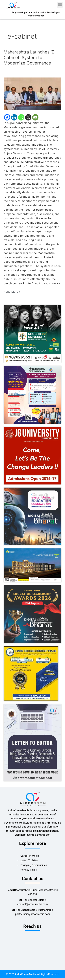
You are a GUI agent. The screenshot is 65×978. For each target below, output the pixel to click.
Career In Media (29, 855)
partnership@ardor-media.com (32, 914)
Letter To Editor (29, 860)
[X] (28, 117)
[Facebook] (7, 117)
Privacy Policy (28, 869)
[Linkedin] (14, 117)
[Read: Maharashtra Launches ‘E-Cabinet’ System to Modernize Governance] (32, 93)
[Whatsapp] (21, 117)
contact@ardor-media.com (32, 904)
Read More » (12, 291)
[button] (60, 5)
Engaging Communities (33, 865)
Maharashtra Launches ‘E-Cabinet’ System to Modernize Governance (30, 57)
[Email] (35, 117)
